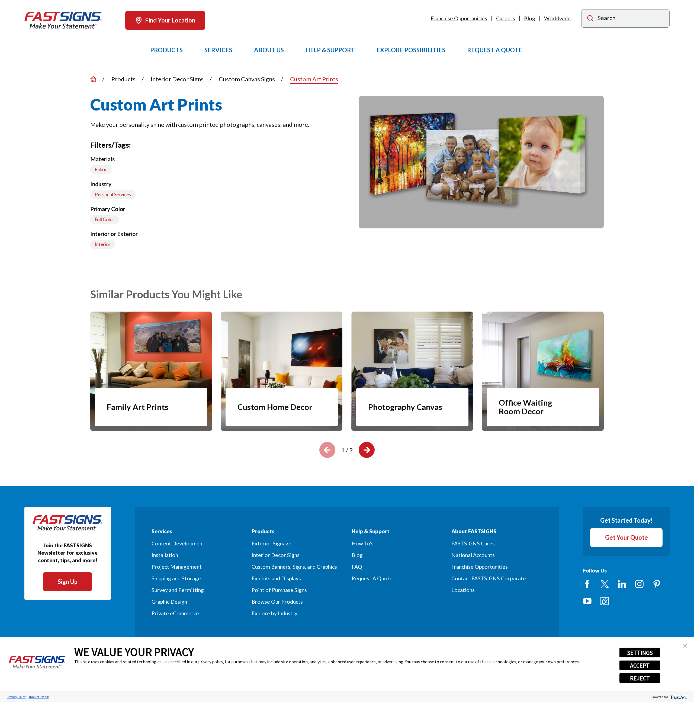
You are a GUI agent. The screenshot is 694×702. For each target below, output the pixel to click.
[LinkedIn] (622, 584)
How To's (363, 543)
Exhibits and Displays (276, 578)
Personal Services (113, 194)
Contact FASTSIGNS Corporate (488, 578)
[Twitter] (604, 584)
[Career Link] (604, 601)
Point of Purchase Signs (279, 590)
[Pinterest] (657, 584)
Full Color (104, 219)
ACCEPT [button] (640, 665)
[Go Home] (93, 79)
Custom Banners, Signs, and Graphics (294, 567)
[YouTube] (587, 601)
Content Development (178, 543)
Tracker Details (38, 697)
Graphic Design (169, 602)
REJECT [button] (640, 678)
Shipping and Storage (176, 578)
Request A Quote (372, 578)
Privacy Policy (16, 697)
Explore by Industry (274, 613)
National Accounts (473, 555)
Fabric (101, 169)
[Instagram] (639, 584)
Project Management (177, 567)
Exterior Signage (271, 543)
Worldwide (557, 18)
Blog (529, 18)
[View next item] (367, 450)
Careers (505, 18)
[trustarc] (678, 696)
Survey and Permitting (178, 590)
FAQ (357, 567)
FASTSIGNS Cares (473, 543)
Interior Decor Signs (276, 555)
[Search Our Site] (590, 19)
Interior (103, 244)
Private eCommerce (175, 613)
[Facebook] (587, 584)
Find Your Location (170, 20)
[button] (685, 645)
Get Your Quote (626, 537)
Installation (165, 555)
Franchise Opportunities (459, 18)
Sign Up (68, 581)
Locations (463, 590)
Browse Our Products (277, 602)
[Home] (63, 20)
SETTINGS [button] (640, 652)
